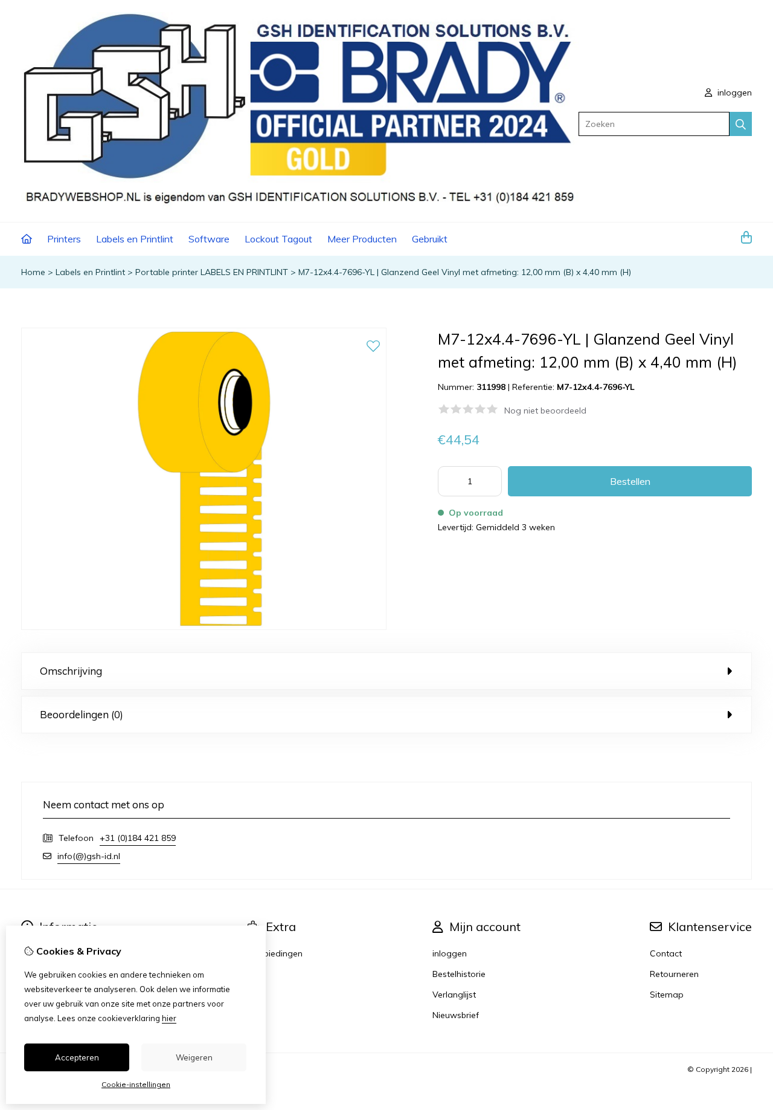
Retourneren (674, 974)
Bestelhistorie (459, 974)
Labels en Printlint (134, 239)
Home (33, 272)
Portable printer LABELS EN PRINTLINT (211, 272)
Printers (64, 239)
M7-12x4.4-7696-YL (596, 386)
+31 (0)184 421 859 (138, 837)
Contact (666, 953)
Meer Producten (362, 239)
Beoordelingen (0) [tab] (81, 714)
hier (169, 1018)
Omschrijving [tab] (71, 670)
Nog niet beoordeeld (545, 410)
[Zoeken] (741, 124)
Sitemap (667, 994)
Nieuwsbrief (455, 1015)
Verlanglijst (454, 994)
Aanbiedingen (275, 953)
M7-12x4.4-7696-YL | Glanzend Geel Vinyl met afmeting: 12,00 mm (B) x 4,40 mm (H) (464, 272)
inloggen (733, 92)
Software (208, 239)
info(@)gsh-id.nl (88, 856)
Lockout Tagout (278, 239)
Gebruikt (429, 239)
